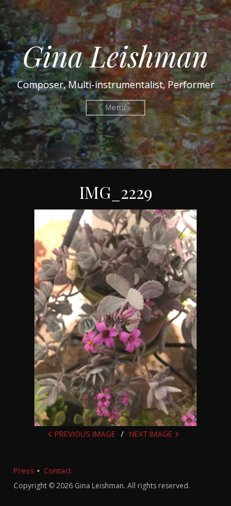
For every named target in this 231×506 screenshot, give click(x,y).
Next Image (150, 433)
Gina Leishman (115, 56)
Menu (115, 107)
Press (24, 470)
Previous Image (85, 433)
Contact (57, 470)
